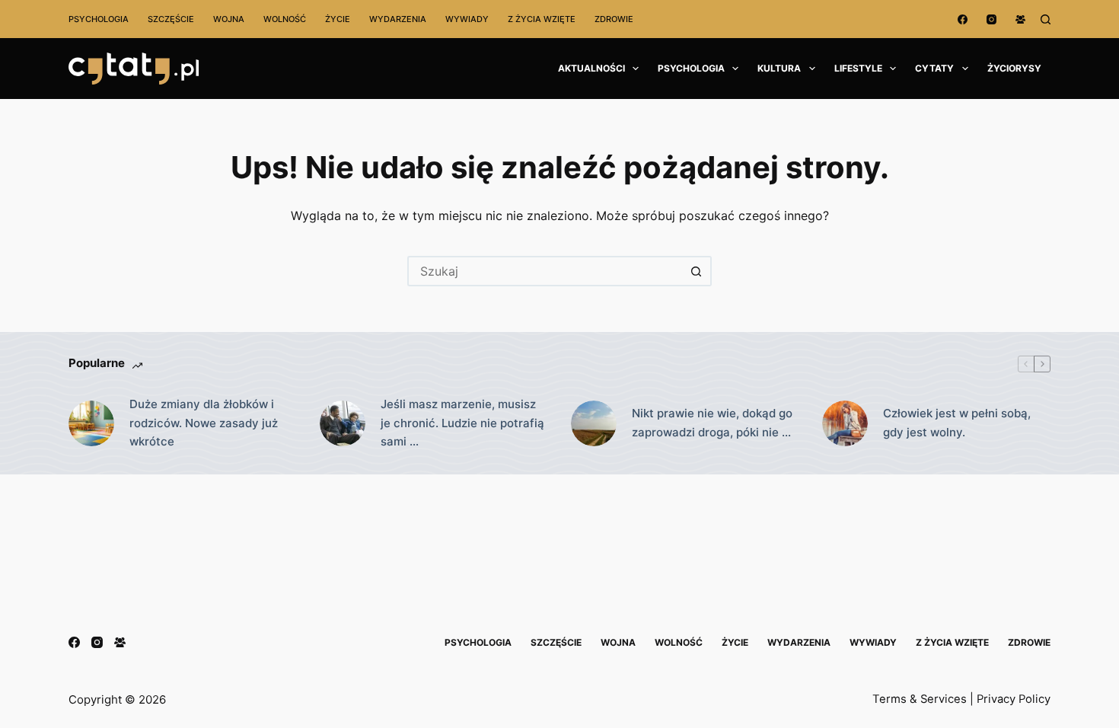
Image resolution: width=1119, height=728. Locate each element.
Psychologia (99, 19)
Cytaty (934, 68)
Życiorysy (1014, 68)
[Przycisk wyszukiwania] (696, 271)
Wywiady (467, 19)
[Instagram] (991, 19)
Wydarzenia (397, 19)
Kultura (779, 68)
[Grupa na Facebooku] (1020, 19)
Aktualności (591, 68)
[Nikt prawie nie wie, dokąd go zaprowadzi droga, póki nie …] (594, 423)
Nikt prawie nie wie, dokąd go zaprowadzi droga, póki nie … (712, 422)
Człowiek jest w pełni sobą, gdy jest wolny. (957, 422)
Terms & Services (919, 699)
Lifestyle (858, 68)
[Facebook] (963, 19)
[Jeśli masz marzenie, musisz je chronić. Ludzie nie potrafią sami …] (342, 423)
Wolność (284, 19)
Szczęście (171, 19)
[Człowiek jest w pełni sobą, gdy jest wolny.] (845, 423)
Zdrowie (614, 19)
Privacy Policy (1013, 699)
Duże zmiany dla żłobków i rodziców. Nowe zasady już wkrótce (203, 423)
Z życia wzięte (541, 19)
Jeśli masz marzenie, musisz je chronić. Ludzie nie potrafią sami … (462, 423)
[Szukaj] (1045, 19)
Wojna (228, 19)
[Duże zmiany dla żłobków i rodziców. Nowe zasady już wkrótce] (91, 423)
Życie (337, 19)
